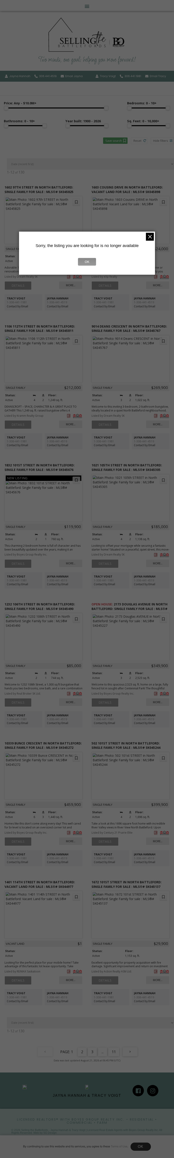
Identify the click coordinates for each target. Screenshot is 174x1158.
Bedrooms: (142, 103)
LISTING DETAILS (18, 286)
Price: (20, 103)
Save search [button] (113, 141)
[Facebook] (138, 1090)
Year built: (83, 121)
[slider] (6, 108)
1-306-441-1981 (17, 302)
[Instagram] (152, 1090)
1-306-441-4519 (57, 302)
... (103, 1051)
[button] (87, 6)
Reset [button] (137, 141)
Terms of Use (119, 1146)
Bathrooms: (19, 121)
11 (114, 1051)
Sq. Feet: (143, 121)
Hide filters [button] (160, 141)
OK (141, 1146)
